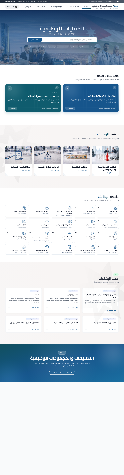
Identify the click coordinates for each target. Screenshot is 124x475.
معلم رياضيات (43, 46)
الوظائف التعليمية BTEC (62, 46)
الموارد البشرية (74, 46)
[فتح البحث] (21, 6)
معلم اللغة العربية (33, 46)
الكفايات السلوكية (84, 46)
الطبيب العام (52, 46)
